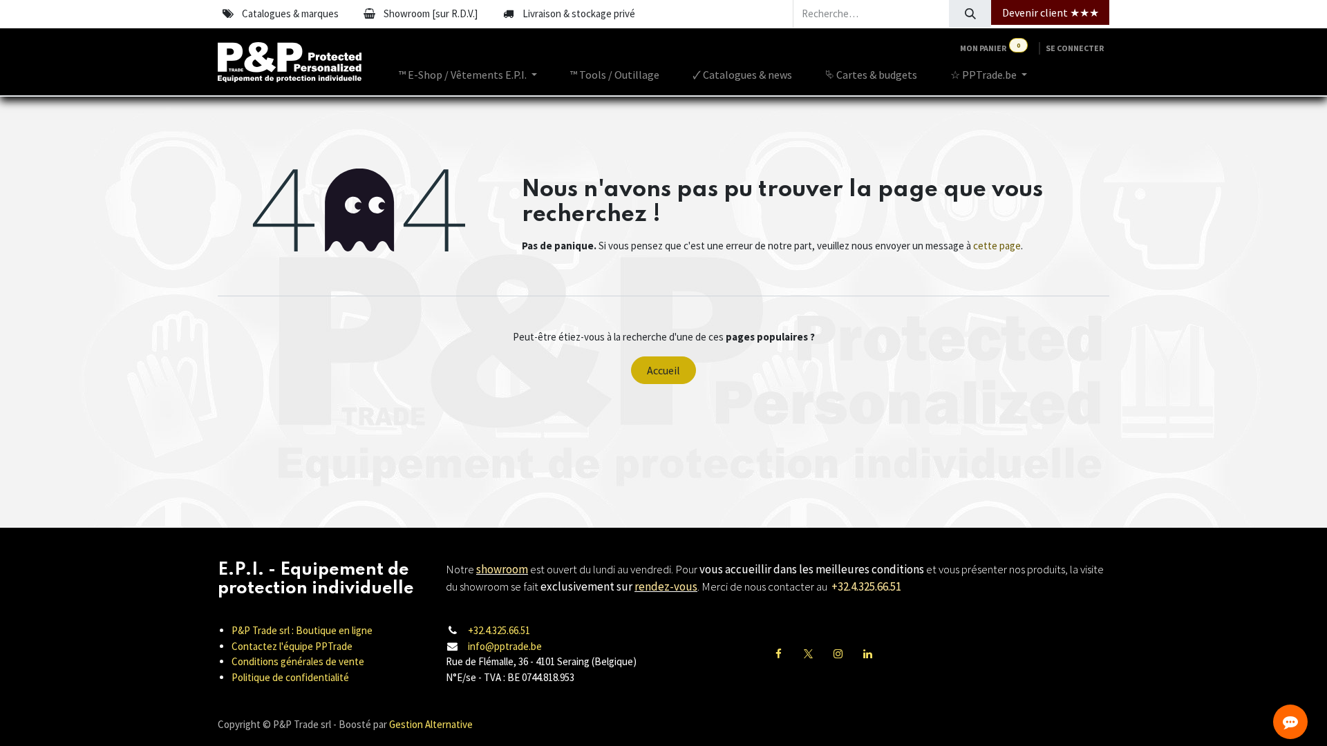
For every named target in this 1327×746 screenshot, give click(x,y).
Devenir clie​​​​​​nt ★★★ (1050, 12)
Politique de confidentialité (290, 677)
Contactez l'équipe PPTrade (292, 646)
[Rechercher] (970, 14)
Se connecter (1075, 48)
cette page (997, 245)
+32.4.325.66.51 (499, 630)
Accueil (663, 370)
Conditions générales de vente (298, 661)
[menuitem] (468, 74)
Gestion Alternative (431, 724)
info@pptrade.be (505, 646)
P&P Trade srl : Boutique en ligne (302, 630)
